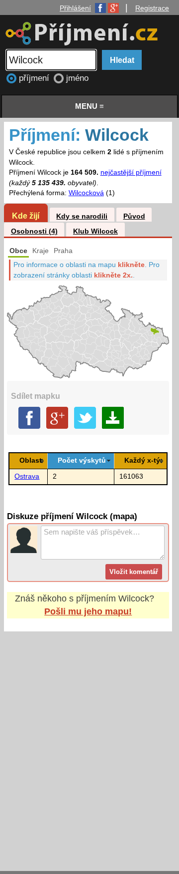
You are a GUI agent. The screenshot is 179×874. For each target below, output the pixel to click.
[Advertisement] (89, 742)
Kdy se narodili (81, 216)
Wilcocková (86, 193)
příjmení (35, 78)
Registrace (152, 8)
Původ (134, 216)
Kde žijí (25, 215)
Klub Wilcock (95, 231)
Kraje (40, 251)
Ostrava (26, 476)
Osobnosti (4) (34, 231)
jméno (77, 78)
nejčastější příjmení (131, 172)
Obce (18, 251)
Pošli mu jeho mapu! (88, 611)
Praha (63, 251)
